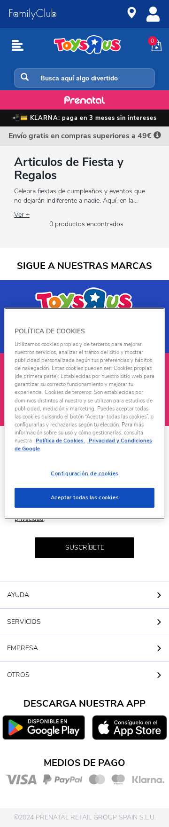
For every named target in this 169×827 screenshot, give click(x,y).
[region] (84, 413)
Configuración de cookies (84, 473)
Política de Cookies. (60, 440)
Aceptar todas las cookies (84, 497)
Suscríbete (84, 547)
